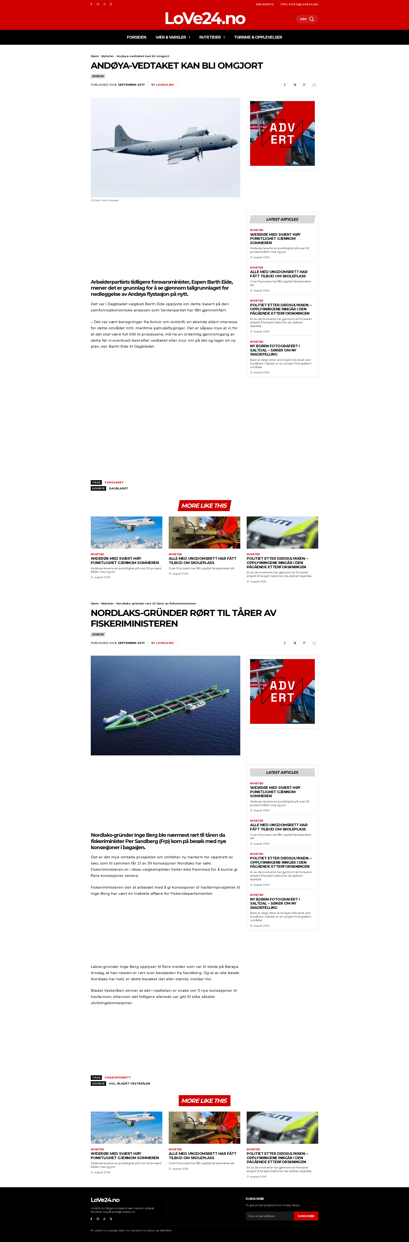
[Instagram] (98, 4)
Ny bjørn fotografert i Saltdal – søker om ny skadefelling (275, 350)
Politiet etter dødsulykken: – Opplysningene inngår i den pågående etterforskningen (281, 309)
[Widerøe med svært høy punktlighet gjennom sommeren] (126, 532)
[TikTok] (104, 4)
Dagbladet (118, 488)
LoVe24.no (165, 84)
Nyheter (107, 56)
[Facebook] (91, 4)
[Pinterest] (304, 85)
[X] (111, 4)
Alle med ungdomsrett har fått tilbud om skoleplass (278, 274)
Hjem (95, 56)
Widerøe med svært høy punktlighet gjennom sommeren (275, 238)
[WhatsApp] (314, 85)
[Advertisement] (165, 243)
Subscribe (306, 1216)
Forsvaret (114, 482)
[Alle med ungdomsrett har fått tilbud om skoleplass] (204, 532)
